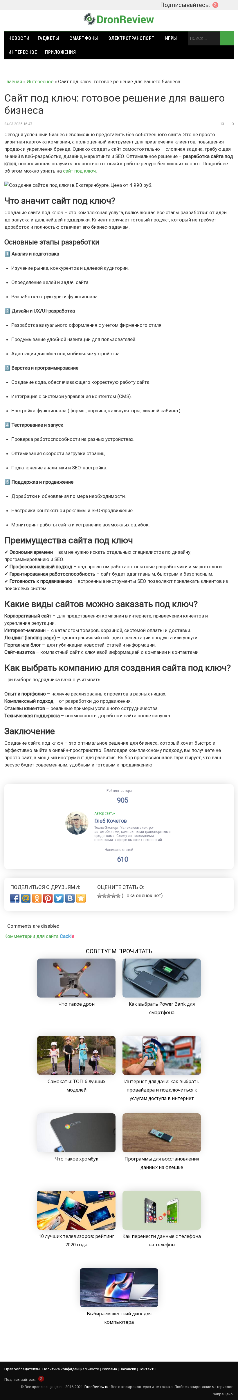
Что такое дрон (76, 1004)
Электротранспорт (132, 38)
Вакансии (128, 1369)
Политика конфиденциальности (70, 1369)
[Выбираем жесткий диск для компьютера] (119, 1305)
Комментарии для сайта (39, 936)
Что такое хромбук (76, 1159)
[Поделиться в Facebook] (14, 898)
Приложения (60, 52)
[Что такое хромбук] (76, 1150)
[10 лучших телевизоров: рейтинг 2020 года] (76, 1228)
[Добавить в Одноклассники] (37, 898)
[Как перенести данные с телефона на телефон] (161, 1228)
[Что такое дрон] (76, 996)
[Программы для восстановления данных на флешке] (161, 1150)
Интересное (22, 52)
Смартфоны (83, 38)
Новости (19, 38)
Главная (13, 81)
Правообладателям (22, 1369)
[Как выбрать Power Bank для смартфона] (161, 996)
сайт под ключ (79, 171)
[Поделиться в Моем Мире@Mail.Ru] (25, 898)
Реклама (109, 1369)
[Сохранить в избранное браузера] (81, 898)
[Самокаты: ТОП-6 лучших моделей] (76, 1073)
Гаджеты (48, 38)
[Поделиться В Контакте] (70, 898)
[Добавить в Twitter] (59, 898)
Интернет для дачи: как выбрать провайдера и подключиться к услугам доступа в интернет (161, 1089)
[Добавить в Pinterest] (48, 898)
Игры (171, 38)
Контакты (147, 1369)
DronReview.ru (96, 1387)
